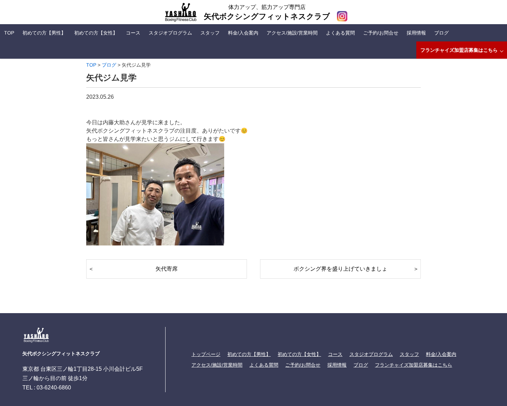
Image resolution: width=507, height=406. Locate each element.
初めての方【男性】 (44, 33)
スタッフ (210, 33)
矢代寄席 (167, 269)
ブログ (441, 33)
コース (133, 33)
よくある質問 (340, 33)
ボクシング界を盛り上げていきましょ (340, 269)
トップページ (205, 354)
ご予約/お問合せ (380, 33)
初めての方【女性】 (96, 33)
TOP (9, 33)
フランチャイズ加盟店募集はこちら (459, 50)
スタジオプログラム (170, 33)
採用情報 (416, 33)
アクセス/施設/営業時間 (292, 33)
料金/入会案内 (243, 33)
